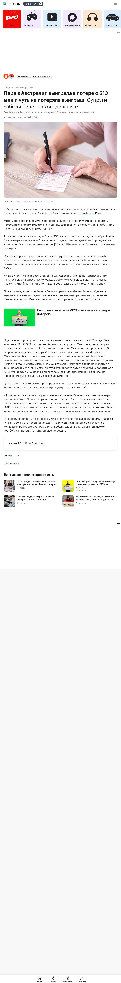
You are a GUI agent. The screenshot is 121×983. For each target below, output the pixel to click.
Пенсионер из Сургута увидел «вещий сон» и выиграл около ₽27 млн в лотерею (96, 484)
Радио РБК (30, 4)
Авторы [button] (8, 455)
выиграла (10, 344)
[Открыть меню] (115, 4)
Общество (9, 87)
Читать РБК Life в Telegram (26, 443)
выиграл (107, 383)
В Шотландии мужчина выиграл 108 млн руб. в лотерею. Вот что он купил (37, 483)
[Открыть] (37, 4)
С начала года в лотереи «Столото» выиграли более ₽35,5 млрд (36, 498)
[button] (60, 76)
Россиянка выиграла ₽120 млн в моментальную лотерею (73, 312)
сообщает (88, 212)
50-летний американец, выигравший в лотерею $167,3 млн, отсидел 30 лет (96, 498)
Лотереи (21, 487)
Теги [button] (16, 455)
